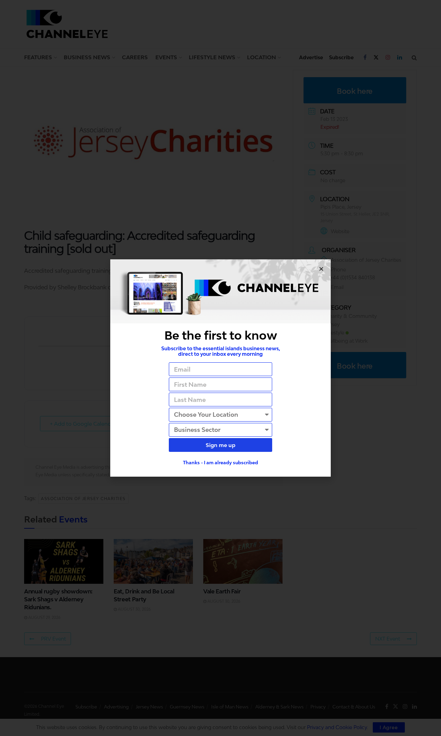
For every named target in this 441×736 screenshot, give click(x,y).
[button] (321, 268)
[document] (220, 368)
